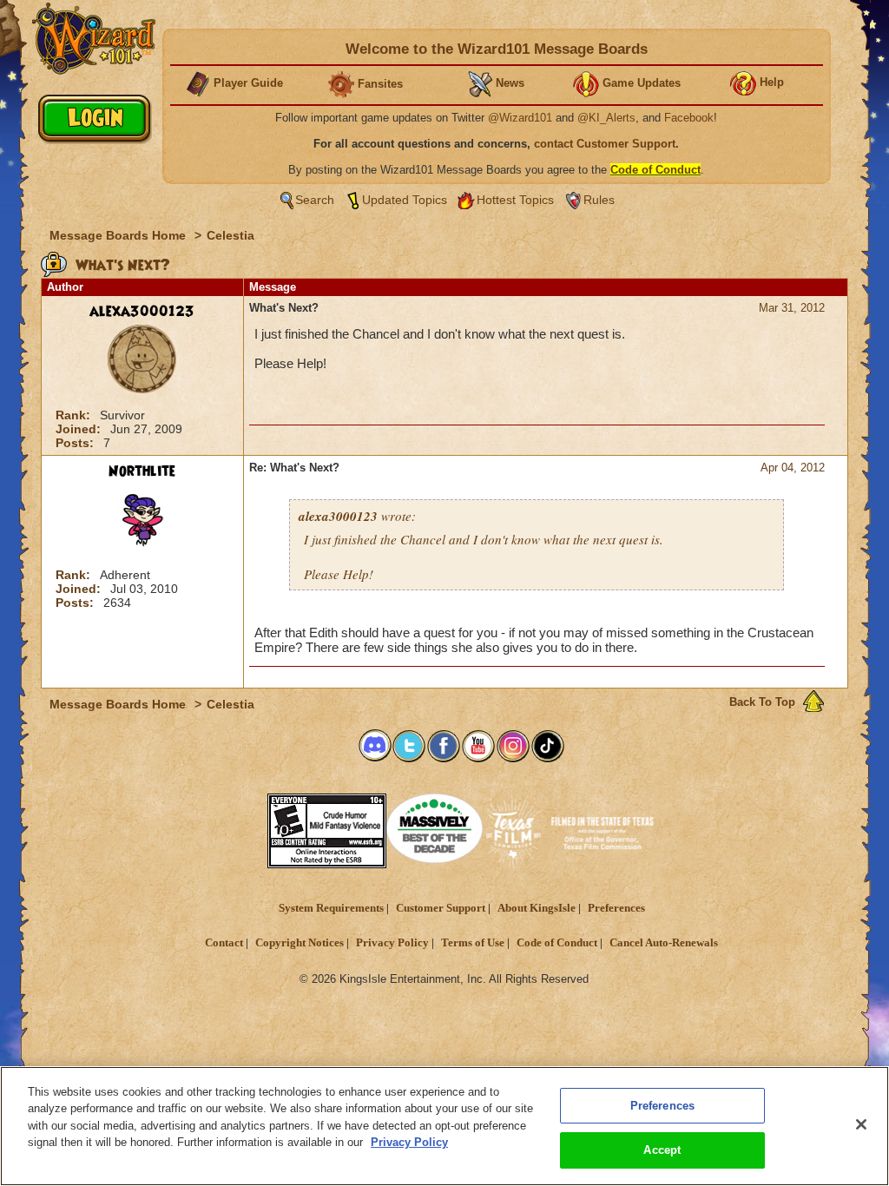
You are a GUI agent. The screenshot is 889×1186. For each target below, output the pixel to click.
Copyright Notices (299, 943)
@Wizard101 (520, 117)
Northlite (142, 471)
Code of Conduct (557, 943)
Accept (662, 1149)
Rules (599, 200)
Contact (224, 943)
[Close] (861, 1124)
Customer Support (440, 908)
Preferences (616, 908)
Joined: (80, 429)
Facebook (689, 117)
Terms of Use (472, 943)
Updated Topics (404, 200)
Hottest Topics (515, 200)
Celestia (230, 235)
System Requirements (331, 908)
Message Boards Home (119, 235)
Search (314, 200)
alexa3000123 (141, 311)
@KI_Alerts (606, 117)
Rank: (75, 415)
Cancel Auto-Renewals (663, 943)
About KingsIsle (536, 908)
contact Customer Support (604, 143)
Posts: (76, 443)
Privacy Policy (392, 943)
